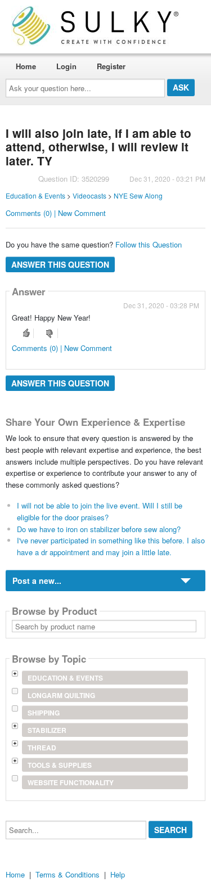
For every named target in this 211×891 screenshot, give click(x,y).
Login (66, 66)
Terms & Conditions (67, 874)
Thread (42, 747)
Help (117, 874)
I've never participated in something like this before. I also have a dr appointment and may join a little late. (111, 546)
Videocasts (89, 195)
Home (26, 66)
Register (111, 66)
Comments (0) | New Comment (56, 213)
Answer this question (60, 264)
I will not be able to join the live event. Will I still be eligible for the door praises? (99, 511)
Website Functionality (71, 782)
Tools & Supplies (60, 765)
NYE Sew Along (138, 195)
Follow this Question (148, 244)
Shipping (44, 713)
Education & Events (35, 195)
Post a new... (36, 580)
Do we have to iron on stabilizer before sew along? (99, 529)
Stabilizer (47, 730)
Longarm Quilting (61, 695)
